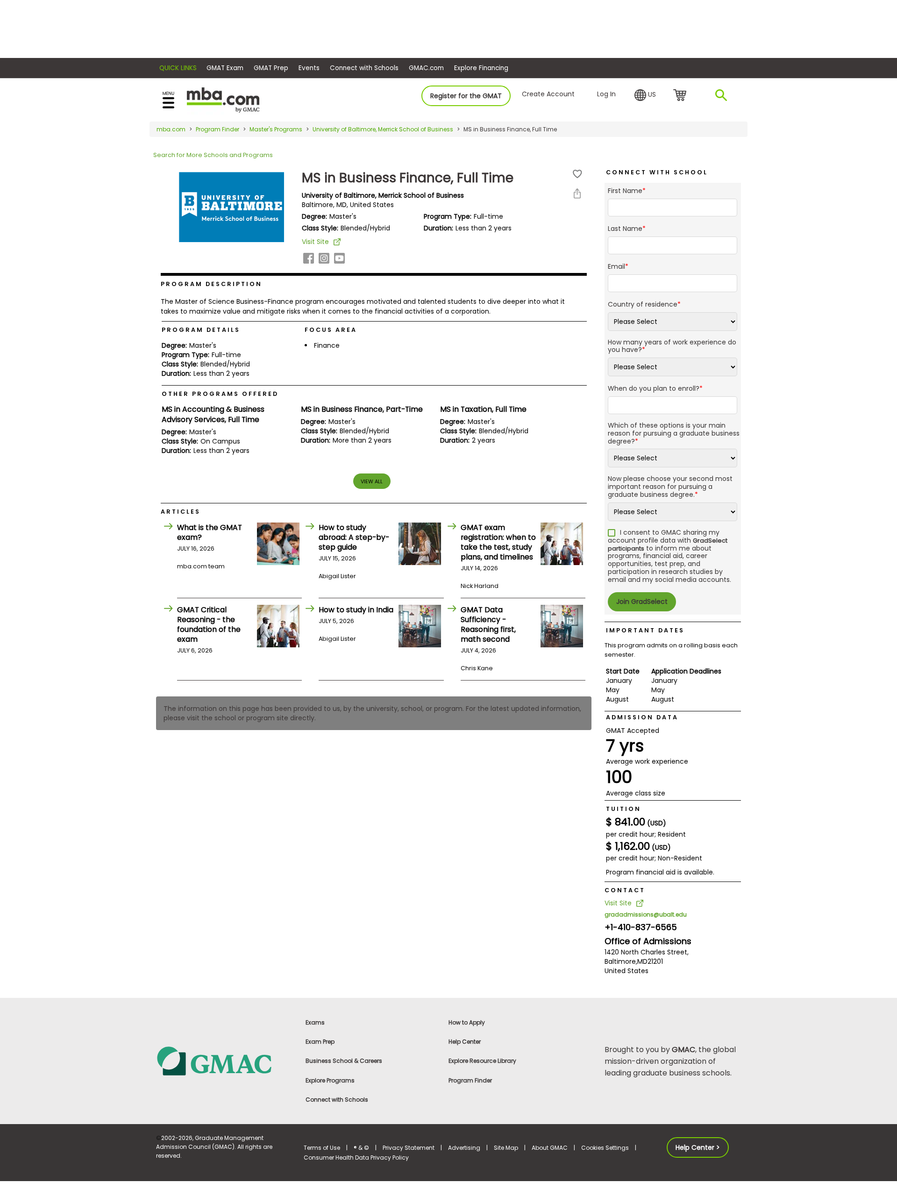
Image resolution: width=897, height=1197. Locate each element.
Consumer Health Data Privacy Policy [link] (356, 1157)
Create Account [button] (548, 94)
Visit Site (315, 241)
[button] (645, 95)
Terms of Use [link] (322, 1148)
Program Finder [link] (470, 1080)
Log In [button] (606, 94)
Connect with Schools (364, 68)
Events (309, 68)
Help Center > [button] (698, 1147)
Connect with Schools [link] (337, 1100)
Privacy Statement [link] (408, 1148)
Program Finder (217, 129)
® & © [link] (361, 1148)
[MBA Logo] (223, 99)
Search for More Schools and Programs (213, 155)
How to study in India (356, 609)
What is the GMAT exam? (209, 532)
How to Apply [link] (466, 1022)
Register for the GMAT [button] (466, 95)
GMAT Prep (271, 68)
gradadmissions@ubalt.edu (646, 914)
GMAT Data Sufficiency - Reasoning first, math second (488, 624)
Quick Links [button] (178, 68)
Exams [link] (315, 1022)
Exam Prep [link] (320, 1042)
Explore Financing (481, 68)
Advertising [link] (464, 1148)
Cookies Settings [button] (605, 1148)
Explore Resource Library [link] (482, 1061)
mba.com (171, 129)
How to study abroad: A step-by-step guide (354, 537)
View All (372, 481)
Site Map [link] (506, 1148)
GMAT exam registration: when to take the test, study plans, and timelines (498, 542)
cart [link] (681, 95)
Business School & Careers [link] (344, 1061)
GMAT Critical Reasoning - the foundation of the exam (209, 624)
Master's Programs (275, 129)
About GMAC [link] (550, 1148)
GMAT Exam (224, 68)
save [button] (577, 174)
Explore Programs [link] (330, 1080)
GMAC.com (426, 68)
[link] (224, 1060)
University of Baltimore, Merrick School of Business (383, 129)
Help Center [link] (464, 1042)
